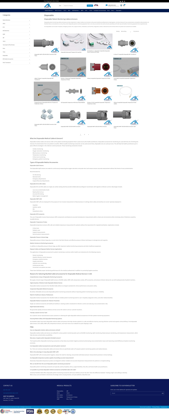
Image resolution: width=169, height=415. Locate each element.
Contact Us (164, 407)
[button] (17, 20)
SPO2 (58, 393)
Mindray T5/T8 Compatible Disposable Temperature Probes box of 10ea (98, 103)
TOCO (68, 393)
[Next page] (88, 134)
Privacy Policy (156, 407)
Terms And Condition (145, 407)
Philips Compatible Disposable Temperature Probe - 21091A (125, 103)
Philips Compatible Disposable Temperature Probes (98, 78)
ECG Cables (60, 395)
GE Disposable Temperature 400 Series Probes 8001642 (73, 102)
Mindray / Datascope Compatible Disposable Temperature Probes (71, 79)
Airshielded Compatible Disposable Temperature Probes (124, 79)
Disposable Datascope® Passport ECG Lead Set (71, 52)
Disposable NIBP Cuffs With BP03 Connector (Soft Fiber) (45, 125)
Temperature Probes (71, 397)
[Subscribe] (162, 393)
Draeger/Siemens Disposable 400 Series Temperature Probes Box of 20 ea (46, 103)
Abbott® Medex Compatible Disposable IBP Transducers (44, 79)
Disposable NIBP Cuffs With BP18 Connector (97, 126)
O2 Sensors (69, 395)
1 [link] (80, 134)
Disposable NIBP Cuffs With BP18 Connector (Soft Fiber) (125, 127)
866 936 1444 (6, 390)
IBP (67, 391)
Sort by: (118, 31)
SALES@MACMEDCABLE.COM (10, 393)
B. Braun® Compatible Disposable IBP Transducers (125, 54)
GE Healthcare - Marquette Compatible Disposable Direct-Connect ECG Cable (98, 51)
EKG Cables (60, 397)
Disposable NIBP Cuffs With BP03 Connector (70, 126)
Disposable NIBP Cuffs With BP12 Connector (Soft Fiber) (45, 55)
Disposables (60, 391)
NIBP (58, 399)
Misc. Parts (69, 399)
